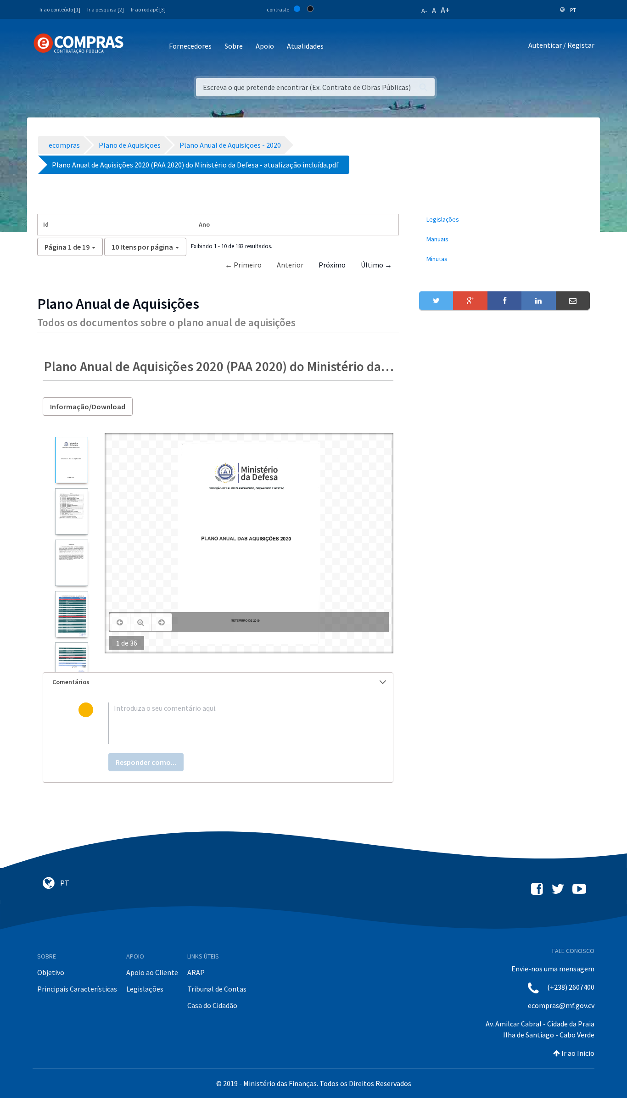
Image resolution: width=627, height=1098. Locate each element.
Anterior (290, 264)
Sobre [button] (233, 45)
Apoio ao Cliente (152, 972)
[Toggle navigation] (136, 46)
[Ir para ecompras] (78, 43)
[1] (71, 460)
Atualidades (305, 45)
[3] (71, 562)
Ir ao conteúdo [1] (59, 9)
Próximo (332, 264)
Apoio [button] (265, 45)
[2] (71, 511)
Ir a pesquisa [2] (105, 9)
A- (424, 10)
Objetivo (50, 972)
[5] (71, 665)
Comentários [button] (71, 682)
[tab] (218, 682)
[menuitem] (504, 219)
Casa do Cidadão (212, 1005)
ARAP (196, 972)
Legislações (144, 988)
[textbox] (233, 723)
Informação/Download (87, 406)
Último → (376, 264)
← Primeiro (243, 264)
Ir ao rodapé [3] (148, 9)
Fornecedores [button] (190, 45)
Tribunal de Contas (216, 988)
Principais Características (77, 988)
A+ (445, 10)
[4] (71, 614)
